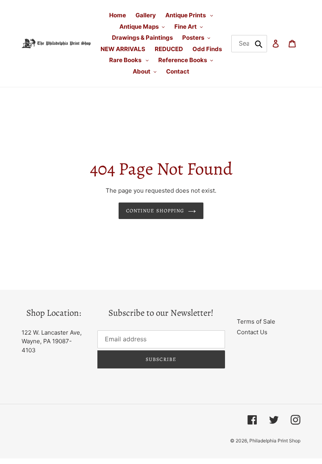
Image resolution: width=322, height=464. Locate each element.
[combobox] (249, 43)
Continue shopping (155, 210)
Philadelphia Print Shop (274, 441)
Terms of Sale (256, 321)
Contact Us (252, 332)
